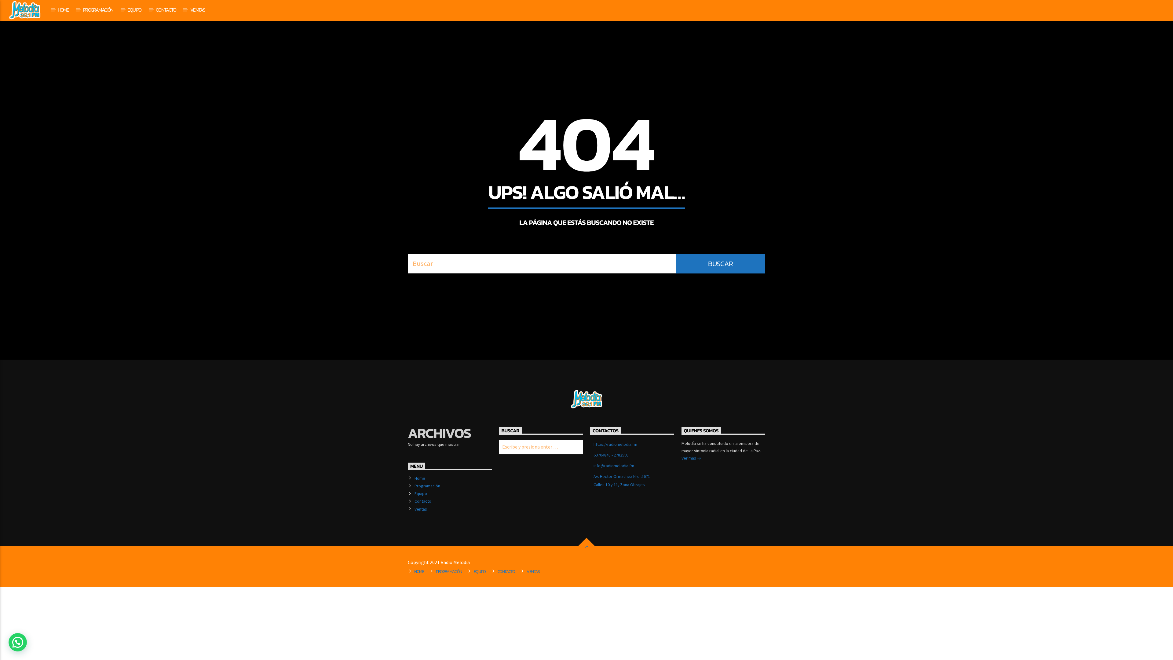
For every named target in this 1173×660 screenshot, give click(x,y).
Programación (98, 9)
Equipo (134, 9)
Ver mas (689, 458)
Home (63, 9)
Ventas (197, 9)
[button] (18, 642)
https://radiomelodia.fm (615, 444)
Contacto (166, 9)
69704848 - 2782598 (611, 455)
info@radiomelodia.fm (614, 465)
